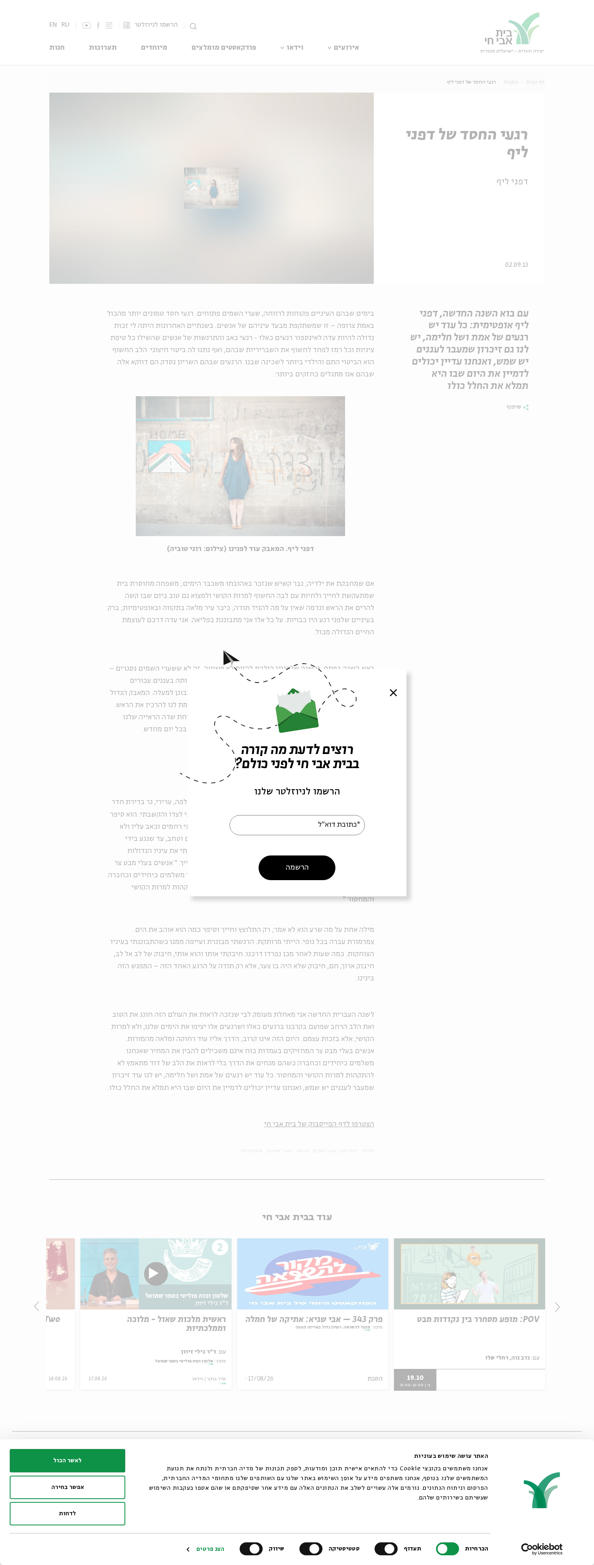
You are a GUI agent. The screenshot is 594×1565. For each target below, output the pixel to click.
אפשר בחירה (67, 1487)
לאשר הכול (67, 1461)
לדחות (67, 1513)
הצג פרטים (210, 1549)
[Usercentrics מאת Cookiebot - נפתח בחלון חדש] (542, 1549)
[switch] (388, 1548)
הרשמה (297, 867)
